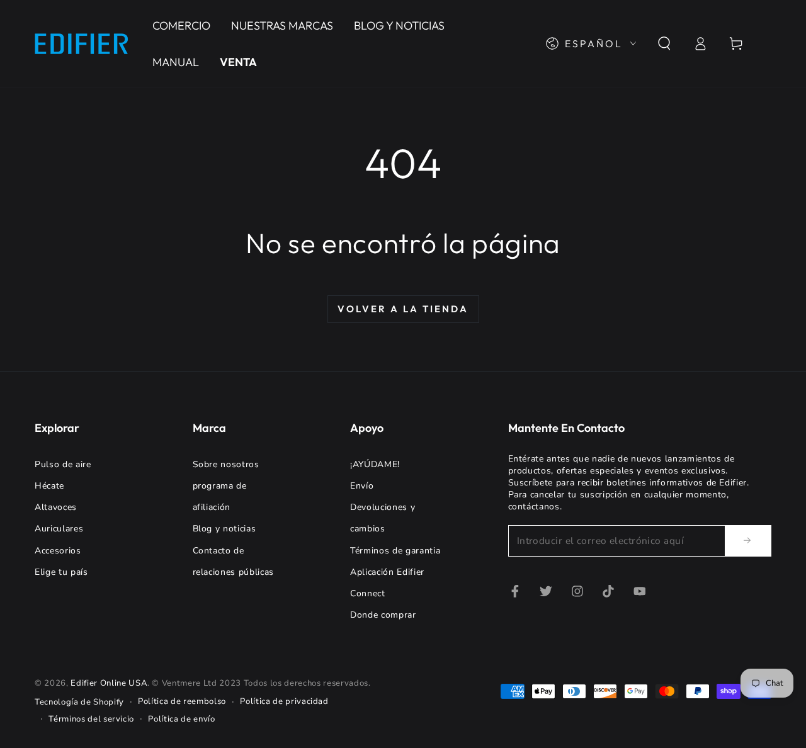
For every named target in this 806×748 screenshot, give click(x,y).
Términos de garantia (395, 551)
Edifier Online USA (109, 683)
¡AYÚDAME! (375, 464)
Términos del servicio (91, 719)
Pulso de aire (63, 464)
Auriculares (59, 529)
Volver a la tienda (403, 309)
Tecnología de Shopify (79, 702)
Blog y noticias (224, 529)
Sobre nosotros (226, 464)
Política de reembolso (182, 701)
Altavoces (56, 507)
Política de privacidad (284, 701)
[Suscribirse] (748, 540)
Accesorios (58, 551)
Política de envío (181, 719)
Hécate (49, 486)
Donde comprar (383, 615)
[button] (664, 43)
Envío (361, 486)
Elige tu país (61, 572)
